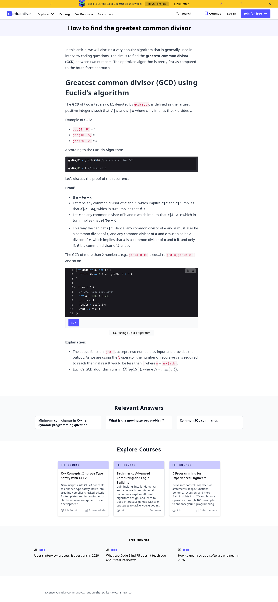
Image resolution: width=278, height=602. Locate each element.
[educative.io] (19, 13)
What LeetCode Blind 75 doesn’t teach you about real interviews (136, 557)
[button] (74, 270)
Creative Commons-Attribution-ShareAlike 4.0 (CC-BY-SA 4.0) (94, 592)
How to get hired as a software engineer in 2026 (208, 557)
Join (253, 13)
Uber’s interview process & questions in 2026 (66, 555)
